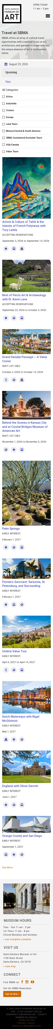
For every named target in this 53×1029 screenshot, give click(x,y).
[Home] (11, 13)
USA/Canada (12, 144)
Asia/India (11, 103)
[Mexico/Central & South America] (14, 318)
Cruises (10, 110)
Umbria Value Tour (14, 651)
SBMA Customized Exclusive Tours (24, 137)
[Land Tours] (14, 249)
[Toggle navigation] (48, 13)
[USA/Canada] (6, 450)
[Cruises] (22, 249)
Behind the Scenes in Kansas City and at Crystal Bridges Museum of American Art (25, 427)
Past (8, 82)
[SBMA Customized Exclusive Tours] (6, 249)
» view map (9, 966)
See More (7, 867)
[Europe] (14, 380)
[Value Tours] (6, 380)
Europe (10, 117)
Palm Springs (11, 528)
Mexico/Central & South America (23, 130)
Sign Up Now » (12, 993)
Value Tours (12, 151)
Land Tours (12, 123)
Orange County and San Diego (22, 836)
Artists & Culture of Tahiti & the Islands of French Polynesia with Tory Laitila (24, 226)
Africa (9, 96)
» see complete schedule (17, 939)
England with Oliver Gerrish (20, 786)
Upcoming (11, 72)
